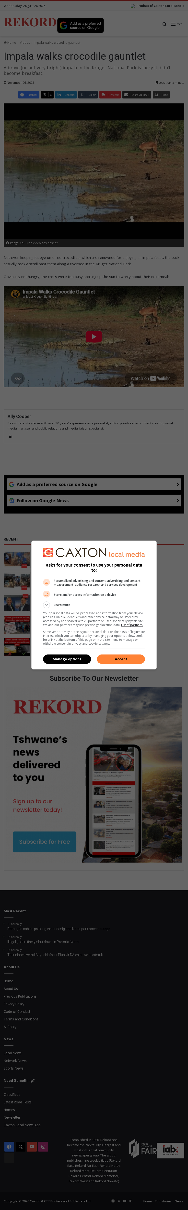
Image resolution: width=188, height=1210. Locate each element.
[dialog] (94, 605)
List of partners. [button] (132, 625)
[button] (94, 604)
